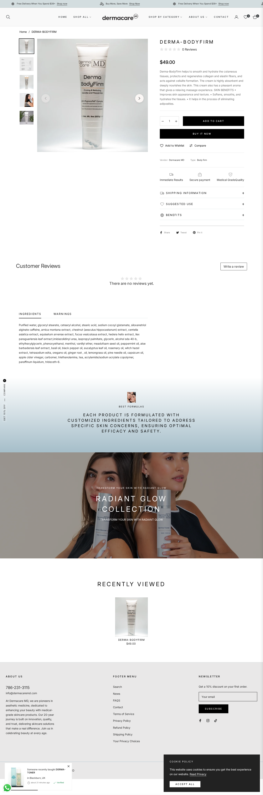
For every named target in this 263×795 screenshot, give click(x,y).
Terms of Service (123, 714)
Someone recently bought (46, 771)
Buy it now (202, 133)
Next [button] (139, 98)
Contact (118, 707)
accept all (185, 784)
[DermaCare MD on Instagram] (207, 720)
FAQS (116, 700)
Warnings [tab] (63, 313)
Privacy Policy (122, 720)
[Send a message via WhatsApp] (7, 787)
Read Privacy (198, 774)
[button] (9, 17)
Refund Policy (121, 727)
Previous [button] (45, 98)
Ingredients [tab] (30, 313)
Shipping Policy (122, 734)
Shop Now (157, 3)
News (116, 693)
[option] (92, 95)
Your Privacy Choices (126, 741)
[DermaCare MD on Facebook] (200, 720)
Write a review (234, 266)
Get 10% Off (4, 412)
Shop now (85, 3)
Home (23, 31)
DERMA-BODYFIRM (131, 639)
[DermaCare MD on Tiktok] (216, 720)
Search (117, 686)
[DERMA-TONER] (14, 776)
